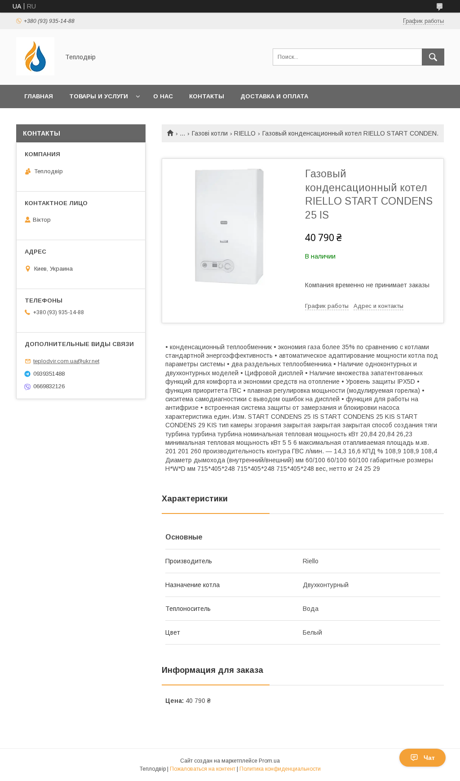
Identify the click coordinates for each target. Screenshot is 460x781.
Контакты (206, 96)
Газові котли (210, 133)
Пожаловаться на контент (202, 769)
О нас (163, 96)
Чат (429, 757)
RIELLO (245, 133)
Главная (38, 96)
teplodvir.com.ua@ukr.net (66, 361)
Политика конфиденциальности (280, 769)
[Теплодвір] (35, 73)
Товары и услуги (98, 96)
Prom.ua (269, 761)
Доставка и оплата (274, 96)
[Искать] (433, 57)
